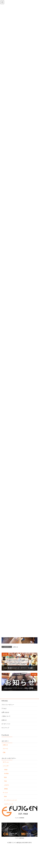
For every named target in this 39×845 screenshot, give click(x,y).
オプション (6, 762)
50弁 (5, 777)
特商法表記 (5, 701)
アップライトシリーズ (10, 800)
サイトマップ (5, 727)
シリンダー (6, 766)
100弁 (5, 769)
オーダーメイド (6, 724)
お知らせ (15, 647)
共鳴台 (6, 789)
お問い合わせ (5, 712)
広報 (4, 752)
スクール (5, 748)
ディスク (5, 792)
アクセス (4, 708)
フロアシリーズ (8, 804)
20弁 (5, 796)
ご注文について (6, 716)
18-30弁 (6, 773)
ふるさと (6, 785)
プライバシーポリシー (8, 704)
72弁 (5, 781)
